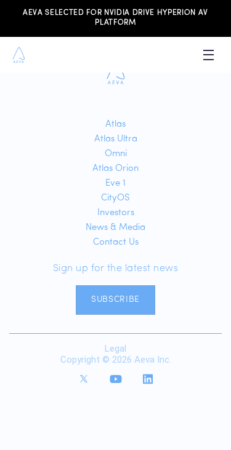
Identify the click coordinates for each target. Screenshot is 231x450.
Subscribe (115, 299)
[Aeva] (115, 73)
